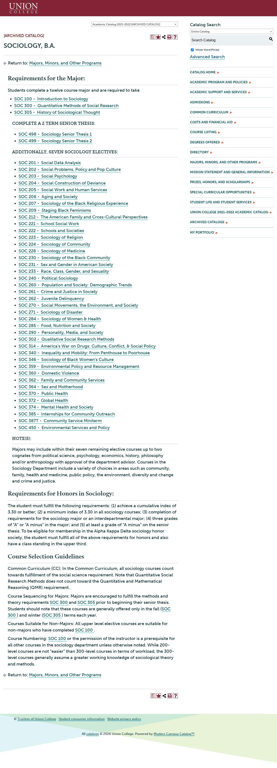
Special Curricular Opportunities (220, 192)
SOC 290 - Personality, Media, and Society (61, 332)
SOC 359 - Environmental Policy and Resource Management (79, 366)
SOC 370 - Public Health (43, 393)
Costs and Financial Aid (211, 122)
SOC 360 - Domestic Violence (49, 373)
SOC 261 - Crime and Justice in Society (58, 291)
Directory (199, 152)
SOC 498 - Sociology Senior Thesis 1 (55, 134)
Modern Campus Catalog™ (174, 734)
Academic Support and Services (218, 92)
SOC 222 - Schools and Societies (51, 230)
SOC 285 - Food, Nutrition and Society (57, 325)
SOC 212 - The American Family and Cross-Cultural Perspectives (83, 217)
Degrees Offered (205, 142)
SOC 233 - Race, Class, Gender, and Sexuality (64, 271)
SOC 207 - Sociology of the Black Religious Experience (73, 203)
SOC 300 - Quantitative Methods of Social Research (66, 105)
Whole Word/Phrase (207, 49)
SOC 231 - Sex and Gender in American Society (66, 264)
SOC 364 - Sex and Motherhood (51, 386)
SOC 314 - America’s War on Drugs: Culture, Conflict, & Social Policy (87, 346)
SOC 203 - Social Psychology (48, 176)
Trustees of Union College (36, 719)
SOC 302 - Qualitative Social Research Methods (66, 339)
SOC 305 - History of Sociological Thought (57, 112)
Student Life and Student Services (220, 202)
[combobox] (134, 24)
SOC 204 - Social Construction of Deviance (62, 183)
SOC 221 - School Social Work (49, 223)
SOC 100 (84, 630)
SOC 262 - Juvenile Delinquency (51, 298)
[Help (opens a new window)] (175, 37)
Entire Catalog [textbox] (200, 31)
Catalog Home (203, 72)
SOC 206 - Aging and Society (48, 196)
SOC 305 (86, 602)
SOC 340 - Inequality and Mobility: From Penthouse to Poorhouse (84, 352)
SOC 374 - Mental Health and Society (56, 407)
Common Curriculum (209, 112)
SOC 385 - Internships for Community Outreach (67, 414)
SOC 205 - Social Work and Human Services (63, 189)
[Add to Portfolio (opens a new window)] (158, 37)
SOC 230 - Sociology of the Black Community (64, 257)
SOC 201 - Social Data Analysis (50, 162)
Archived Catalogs (207, 222)
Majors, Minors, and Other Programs (65, 63)
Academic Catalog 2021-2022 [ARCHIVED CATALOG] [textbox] (126, 24)
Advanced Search (207, 56)
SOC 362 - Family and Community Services (62, 380)
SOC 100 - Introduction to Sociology (51, 98)
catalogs (92, 734)
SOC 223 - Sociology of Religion (51, 237)
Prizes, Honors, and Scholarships (220, 182)
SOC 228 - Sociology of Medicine (52, 250)
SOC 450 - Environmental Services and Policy (64, 427)
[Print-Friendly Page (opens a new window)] (169, 37)
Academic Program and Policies (219, 82)
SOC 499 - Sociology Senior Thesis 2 (55, 140)
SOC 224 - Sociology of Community (54, 244)
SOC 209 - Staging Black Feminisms (55, 210)
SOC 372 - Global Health (43, 400)
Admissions (200, 102)
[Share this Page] (163, 37)
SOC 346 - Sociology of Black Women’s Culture (66, 359)
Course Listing (203, 132)
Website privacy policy (124, 719)
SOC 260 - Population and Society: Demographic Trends (75, 284)
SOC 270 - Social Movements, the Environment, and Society (78, 305)
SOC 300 (59, 602)
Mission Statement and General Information (230, 172)
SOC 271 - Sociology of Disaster (51, 312)
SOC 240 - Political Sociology (48, 278)
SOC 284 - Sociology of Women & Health (60, 318)
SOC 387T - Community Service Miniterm (60, 420)
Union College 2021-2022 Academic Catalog (229, 212)
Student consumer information (82, 719)
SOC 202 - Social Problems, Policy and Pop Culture (70, 169)
